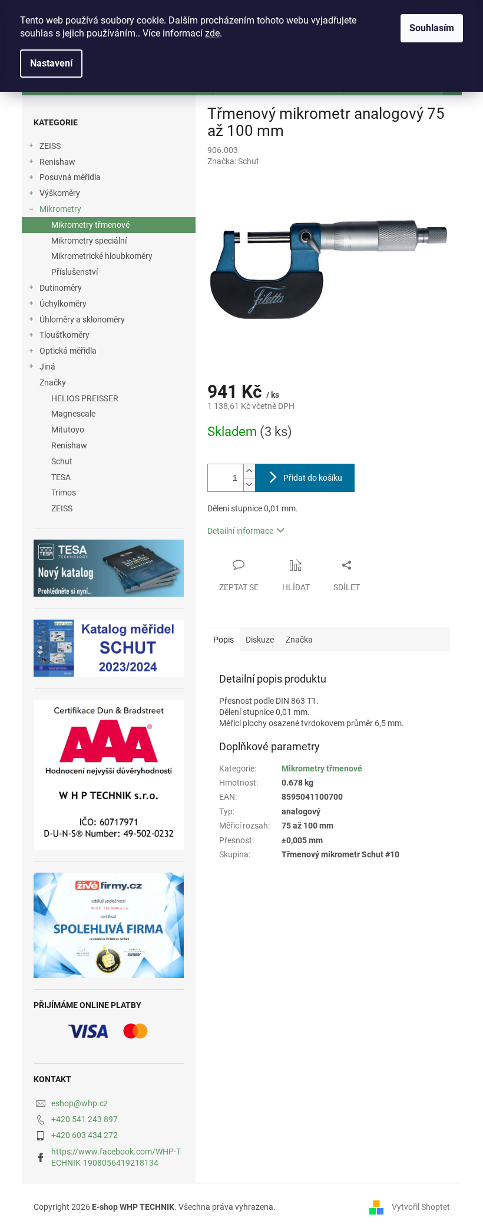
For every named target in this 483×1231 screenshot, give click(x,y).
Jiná (47, 366)
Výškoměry (59, 193)
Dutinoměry (60, 287)
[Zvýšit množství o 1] (249, 471)
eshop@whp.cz (79, 1103)
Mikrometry (60, 209)
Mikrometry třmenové (90, 224)
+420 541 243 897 (84, 1119)
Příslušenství (74, 272)
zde (212, 33)
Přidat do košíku (312, 478)
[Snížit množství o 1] (249, 484)
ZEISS (50, 146)
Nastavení (51, 63)
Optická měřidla (68, 350)
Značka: (233, 161)
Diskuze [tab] (260, 639)
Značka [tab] (299, 639)
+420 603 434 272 (84, 1135)
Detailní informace (240, 530)
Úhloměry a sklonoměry (82, 319)
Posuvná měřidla (70, 177)
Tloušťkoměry (64, 335)
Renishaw (57, 162)
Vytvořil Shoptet (421, 1207)
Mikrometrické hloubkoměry (102, 256)
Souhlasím (431, 28)
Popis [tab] (223, 639)
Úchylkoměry (63, 303)
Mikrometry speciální (89, 240)
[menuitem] (109, 399)
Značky (52, 382)
